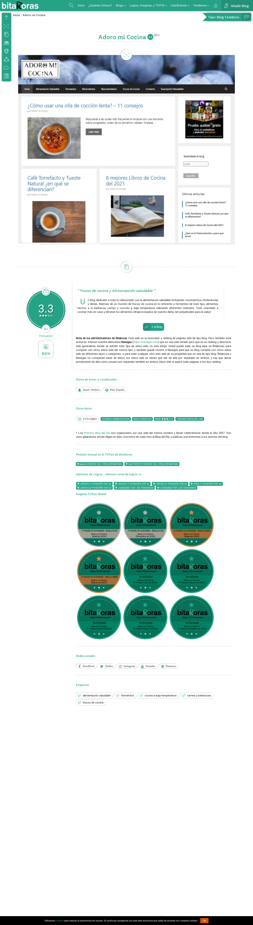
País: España (117, 389)
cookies (59, 920)
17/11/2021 (90, 419)
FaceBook (88, 666)
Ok (204, 920)
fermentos (127, 695)
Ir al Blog (157, 327)
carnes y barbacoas (199, 695)
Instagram (129, 666)
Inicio (81, 5)
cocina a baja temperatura (161, 695)
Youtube (150, 666)
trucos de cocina (93, 702)
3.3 (150, 36)
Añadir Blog (240, 6)
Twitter (109, 666)
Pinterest (171, 666)
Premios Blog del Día (97, 433)
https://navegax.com (145, 342)
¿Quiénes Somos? (100, 5)
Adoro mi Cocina (34, 15)
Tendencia (199, 5)
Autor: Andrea (91, 389)
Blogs (119, 5)
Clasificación (179, 5)
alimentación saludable (97, 695)
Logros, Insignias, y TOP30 (146, 5)
